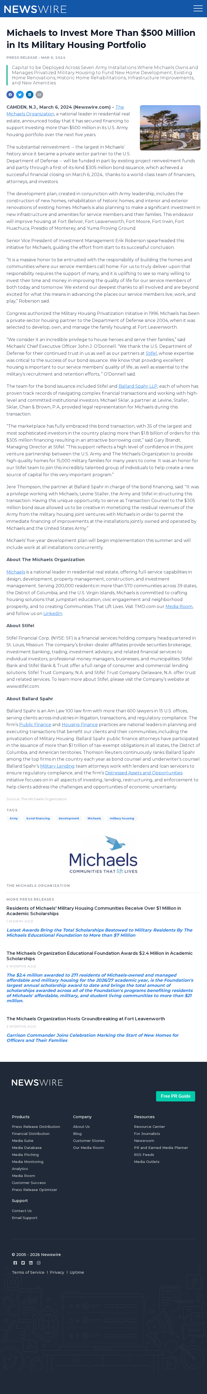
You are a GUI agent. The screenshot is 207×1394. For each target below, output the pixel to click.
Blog (77, 1133)
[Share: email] (39, 94)
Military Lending (57, 766)
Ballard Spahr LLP (138, 386)
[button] (198, 8)
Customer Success (29, 1182)
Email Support (24, 1218)
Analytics (20, 1168)
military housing (122, 818)
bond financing (38, 818)
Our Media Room (88, 1147)
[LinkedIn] (31, 1263)
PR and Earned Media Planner (161, 1147)
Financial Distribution (31, 1133)
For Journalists (147, 1133)
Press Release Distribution (36, 1126)
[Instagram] (38, 1263)
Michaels (15, 572)
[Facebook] (15, 1263)
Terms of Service (28, 1272)
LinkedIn (52, 613)
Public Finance (35, 724)
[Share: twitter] (20, 94)
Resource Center (149, 1126)
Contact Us (22, 1210)
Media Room (178, 606)
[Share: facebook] (10, 94)
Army (14, 818)
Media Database (27, 1147)
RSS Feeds (144, 1154)
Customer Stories (89, 1140)
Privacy (57, 1272)
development (68, 818)
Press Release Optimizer (34, 1189)
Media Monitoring (27, 1161)
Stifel (151, 353)
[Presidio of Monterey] (170, 128)
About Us (81, 1126)
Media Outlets (147, 1161)
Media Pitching (25, 1154)
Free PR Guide (176, 1096)
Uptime (77, 1272)
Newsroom (144, 1140)
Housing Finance (80, 724)
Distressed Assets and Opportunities (143, 772)
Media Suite (22, 1140)
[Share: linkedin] (29, 94)
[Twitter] (23, 1263)
